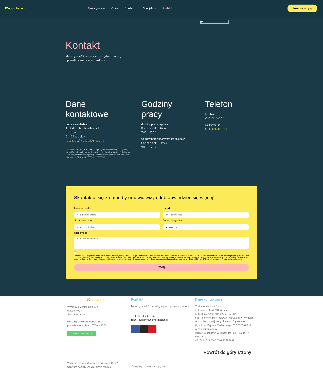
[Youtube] (152, 329)
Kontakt (167, 8)
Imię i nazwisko (82, 208)
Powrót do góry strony (227, 352)
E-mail (166, 208)
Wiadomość (80, 233)
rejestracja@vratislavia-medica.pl (85, 140)
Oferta (129, 8)
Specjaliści (149, 8)
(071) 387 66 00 (214, 118)
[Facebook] (135, 329)
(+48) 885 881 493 (216, 128)
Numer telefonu (83, 220)
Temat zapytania (172, 220)
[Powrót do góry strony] (199, 352)
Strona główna (96, 8)
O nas (114, 8)
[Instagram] (144, 329)
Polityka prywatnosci (206, 365)
